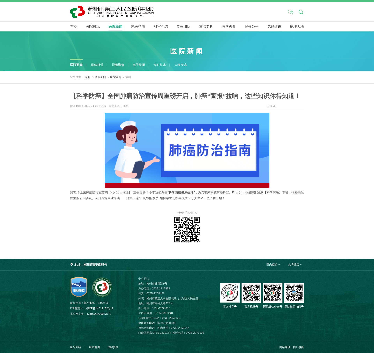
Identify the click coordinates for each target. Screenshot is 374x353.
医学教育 (229, 26)
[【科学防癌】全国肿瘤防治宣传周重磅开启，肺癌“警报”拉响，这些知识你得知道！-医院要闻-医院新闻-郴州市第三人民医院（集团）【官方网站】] (133, 12)
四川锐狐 (298, 347)
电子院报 (139, 65)
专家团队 (183, 26)
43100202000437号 (90, 313)
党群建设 (274, 26)
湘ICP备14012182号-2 (91, 308)
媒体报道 (97, 65)
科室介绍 (161, 26)
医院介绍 (75, 347)
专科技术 (159, 65)
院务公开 (251, 26)
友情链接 (293, 264)
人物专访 (180, 65)
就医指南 (138, 26)
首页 (73, 26)
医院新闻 (115, 26)
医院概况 (93, 26)
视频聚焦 (118, 65)
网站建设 (284, 347)
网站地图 (94, 347)
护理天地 (297, 26)
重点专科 (206, 26)
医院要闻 (76, 65)
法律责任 (113, 347)
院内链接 (271, 264)
